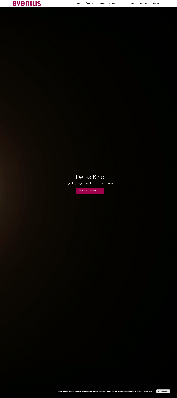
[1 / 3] (26, 199)
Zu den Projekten (87, 191)
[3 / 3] (150, 199)
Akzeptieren (163, 391)
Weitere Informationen (145, 391)
